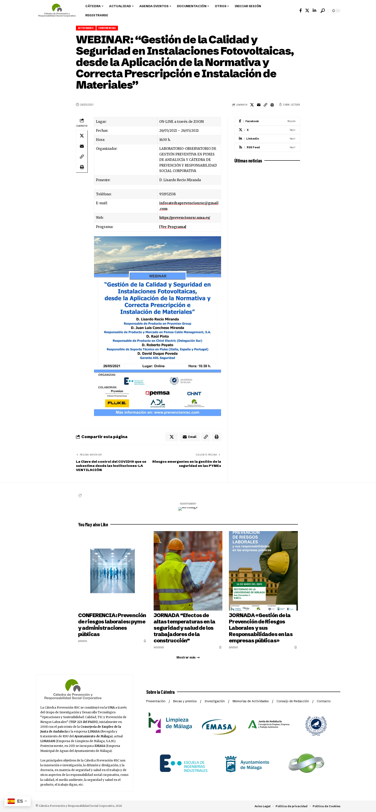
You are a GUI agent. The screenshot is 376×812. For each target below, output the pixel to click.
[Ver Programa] (172, 227)
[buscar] (323, 10)
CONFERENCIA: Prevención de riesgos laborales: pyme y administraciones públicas (112, 624)
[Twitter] (307, 10)
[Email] (259, 104)
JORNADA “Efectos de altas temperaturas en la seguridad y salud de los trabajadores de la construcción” (184, 628)
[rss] (267, 147)
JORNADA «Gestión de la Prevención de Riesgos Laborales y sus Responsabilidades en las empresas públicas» (260, 628)
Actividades (86, 28)
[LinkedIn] (314, 10)
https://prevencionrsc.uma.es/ (184, 218)
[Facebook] (300, 10)
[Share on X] (252, 104)
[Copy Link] (265, 104)
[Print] (272, 104)
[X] (267, 130)
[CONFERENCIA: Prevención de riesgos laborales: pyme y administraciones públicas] (112, 570)
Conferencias (107, 28)
